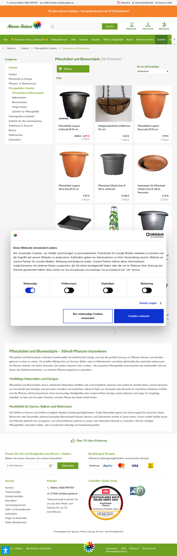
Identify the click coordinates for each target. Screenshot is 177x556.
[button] (6, 550)
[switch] (69, 290)
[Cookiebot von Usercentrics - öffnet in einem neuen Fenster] (148, 235)
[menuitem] (22, 3)
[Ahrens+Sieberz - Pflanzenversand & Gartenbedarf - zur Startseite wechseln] (24, 26)
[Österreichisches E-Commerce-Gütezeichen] (138, 491)
